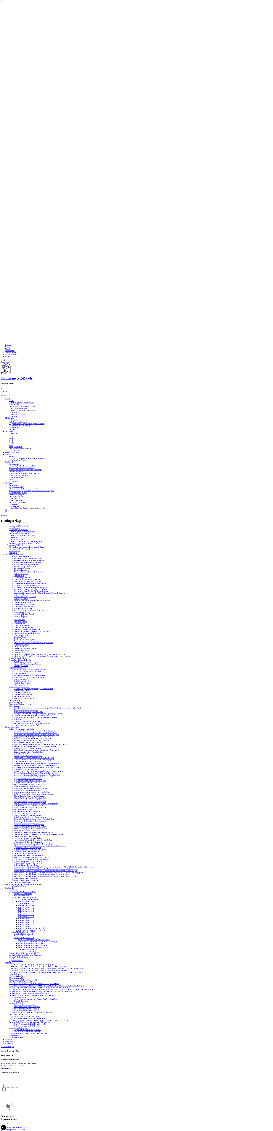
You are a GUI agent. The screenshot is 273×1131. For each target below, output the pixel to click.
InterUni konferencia (16, 472)
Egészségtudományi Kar (17, 658)
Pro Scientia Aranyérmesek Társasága (26, 1009)
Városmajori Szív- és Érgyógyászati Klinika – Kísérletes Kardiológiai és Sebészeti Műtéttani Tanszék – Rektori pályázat (54, 867)
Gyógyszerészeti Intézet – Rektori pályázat (28, 779)
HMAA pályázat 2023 (16, 487)
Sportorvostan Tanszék (21, 645)
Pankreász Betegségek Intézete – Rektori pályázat (30, 828)
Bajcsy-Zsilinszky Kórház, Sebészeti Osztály (29, 712)
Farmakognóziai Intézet (21, 691)
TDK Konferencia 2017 (26, 919)
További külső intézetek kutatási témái (26, 725)
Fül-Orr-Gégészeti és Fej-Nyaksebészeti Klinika (30, 583)
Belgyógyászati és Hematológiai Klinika (27, 562)
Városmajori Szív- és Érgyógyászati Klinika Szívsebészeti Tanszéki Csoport (39, 654)
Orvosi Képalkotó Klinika (22, 625)
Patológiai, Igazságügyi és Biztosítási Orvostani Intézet (32, 631)
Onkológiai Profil (19, 620)
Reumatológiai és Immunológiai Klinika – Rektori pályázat (33, 844)
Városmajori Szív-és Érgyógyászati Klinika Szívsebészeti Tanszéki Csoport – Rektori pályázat (45, 876)
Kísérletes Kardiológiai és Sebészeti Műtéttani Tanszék (32, 601)
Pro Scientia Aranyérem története (25, 1005)
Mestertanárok (10, 1039)
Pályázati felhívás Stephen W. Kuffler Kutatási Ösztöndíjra (29, 993)
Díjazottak (25, 903)
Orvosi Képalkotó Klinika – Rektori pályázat (29, 825)
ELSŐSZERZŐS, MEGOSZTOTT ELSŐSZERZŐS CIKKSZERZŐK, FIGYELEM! (39, 1020)
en (6, 391)
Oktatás (7, 454)
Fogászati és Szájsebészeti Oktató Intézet (27, 671)
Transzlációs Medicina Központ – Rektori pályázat (31, 859)
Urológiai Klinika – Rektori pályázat (26, 865)
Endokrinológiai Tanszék (22, 578)
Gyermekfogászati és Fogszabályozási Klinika (29, 675)
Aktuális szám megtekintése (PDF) (16, 1127)
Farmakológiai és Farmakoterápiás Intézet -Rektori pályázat (34, 758)
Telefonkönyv (10, 351)
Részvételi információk (21, 896)
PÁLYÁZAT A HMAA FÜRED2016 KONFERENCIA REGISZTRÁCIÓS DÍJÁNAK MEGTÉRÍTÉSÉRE (46, 986)
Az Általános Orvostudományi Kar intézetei (24, 880)
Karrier (7, 356)
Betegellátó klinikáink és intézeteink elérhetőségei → (14, 1065)
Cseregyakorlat (14, 506)
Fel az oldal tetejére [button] (7, 1047)
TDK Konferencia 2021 (26, 926)
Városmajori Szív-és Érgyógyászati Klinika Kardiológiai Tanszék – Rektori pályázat (42, 874)
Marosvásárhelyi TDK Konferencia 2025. (23, 489)
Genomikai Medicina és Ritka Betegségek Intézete (31, 587)
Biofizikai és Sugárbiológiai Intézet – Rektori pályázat (32, 740)
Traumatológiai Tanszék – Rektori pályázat (28, 863)
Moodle (7, 349)
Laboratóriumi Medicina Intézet (24, 606)
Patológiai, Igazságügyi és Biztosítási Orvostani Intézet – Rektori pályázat (38, 834)
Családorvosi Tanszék (21, 574)
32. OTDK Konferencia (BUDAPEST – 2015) (34, 940)
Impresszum (9, 1043)
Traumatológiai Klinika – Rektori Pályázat (28, 861)
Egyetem (8, 345)
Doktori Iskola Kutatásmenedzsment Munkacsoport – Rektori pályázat (37, 750)
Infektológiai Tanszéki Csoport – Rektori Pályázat (30, 788)
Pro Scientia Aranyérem (17, 495)
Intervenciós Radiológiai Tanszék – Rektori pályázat (31, 792)
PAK (11, 445)
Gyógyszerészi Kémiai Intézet (24, 698)
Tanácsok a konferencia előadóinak (25, 897)
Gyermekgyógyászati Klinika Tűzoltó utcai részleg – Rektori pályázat (37, 777)
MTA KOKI (18, 719)
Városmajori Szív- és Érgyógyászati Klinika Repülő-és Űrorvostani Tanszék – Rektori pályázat (46, 869)
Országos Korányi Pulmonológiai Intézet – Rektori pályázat (34, 819)
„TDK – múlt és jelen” (17, 539)
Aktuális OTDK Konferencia (23, 934)
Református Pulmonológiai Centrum (26, 710)
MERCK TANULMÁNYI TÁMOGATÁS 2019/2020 (28, 1033)
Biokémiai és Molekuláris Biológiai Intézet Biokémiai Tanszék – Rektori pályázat (41, 744)
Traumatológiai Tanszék (22, 650)
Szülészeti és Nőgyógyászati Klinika (26, 648)
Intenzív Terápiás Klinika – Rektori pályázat (28, 790)
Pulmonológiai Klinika (21, 635)
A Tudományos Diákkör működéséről (22, 410)
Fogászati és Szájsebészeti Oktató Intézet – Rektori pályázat (34, 760)
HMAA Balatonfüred (21, 1001)
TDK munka (9, 418)
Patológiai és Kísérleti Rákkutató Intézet (27, 629)
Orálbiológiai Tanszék (21, 679)
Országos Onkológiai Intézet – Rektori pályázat (30, 821)
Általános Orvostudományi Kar (19, 556)
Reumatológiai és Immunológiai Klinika (27, 641)
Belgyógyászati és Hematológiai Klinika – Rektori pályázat (33, 737)
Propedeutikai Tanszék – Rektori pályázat (28, 838)
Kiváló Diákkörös (15, 498)
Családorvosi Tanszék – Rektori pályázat (27, 748)
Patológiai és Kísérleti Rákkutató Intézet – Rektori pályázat (33, 832)
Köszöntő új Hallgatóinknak (18, 530)
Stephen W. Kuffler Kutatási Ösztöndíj (27, 1032)
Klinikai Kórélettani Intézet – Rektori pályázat (29, 796)
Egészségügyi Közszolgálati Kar (20, 660)
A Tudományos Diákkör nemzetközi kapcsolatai (25, 541)
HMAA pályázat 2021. (17, 976)
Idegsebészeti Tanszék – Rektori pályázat (27, 786)
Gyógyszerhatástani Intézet (23, 694)
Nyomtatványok (14, 427)
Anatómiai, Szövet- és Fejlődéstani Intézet (28, 558)
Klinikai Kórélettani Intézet (23, 602)
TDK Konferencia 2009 (26, 901)
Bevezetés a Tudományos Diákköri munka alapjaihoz (27, 458)
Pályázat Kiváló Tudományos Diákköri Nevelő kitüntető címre (30, 1022)
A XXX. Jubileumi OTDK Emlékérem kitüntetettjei (39, 942)
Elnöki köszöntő (14, 404)
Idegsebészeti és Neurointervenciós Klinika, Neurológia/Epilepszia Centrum (39, 593)
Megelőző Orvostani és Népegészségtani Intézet (30, 610)
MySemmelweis (10, 354)
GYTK (11, 443)
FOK (11, 441)
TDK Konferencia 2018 (26, 920)
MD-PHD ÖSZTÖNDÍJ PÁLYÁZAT (22, 982)
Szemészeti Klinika (20, 647)
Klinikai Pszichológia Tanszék (24, 604)
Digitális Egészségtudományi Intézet (26, 662)
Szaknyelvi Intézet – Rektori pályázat (26, 851)
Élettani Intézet (19, 576)
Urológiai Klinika (19, 652)
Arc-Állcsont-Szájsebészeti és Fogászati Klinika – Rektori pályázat (36, 735)
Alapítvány (13, 416)
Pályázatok (8, 483)
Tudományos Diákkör (17, 378)
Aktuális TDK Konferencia (23, 894)
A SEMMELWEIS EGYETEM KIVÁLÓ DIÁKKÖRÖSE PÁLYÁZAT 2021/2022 (38, 966)
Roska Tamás (31, 951)
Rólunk (7, 399)
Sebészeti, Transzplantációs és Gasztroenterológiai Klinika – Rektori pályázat (39, 846)
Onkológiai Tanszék (20, 622)
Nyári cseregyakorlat (16, 1037)
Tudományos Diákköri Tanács (19, 533)
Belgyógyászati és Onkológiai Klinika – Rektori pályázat (33, 738)
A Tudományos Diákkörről (18, 422)
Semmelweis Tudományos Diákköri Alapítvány (25, 543)
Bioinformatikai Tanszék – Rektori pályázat (28, 742)
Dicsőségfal (13, 429)
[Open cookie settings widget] (3, 1127)
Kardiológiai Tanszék (21, 599)
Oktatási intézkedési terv (17, 460)
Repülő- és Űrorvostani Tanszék (24, 639)
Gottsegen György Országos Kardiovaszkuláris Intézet (32, 715)
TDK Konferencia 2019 (26, 922)
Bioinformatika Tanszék (22, 568)
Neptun (7, 347)
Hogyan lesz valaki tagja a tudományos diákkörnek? (26, 424)
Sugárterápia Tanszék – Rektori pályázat (27, 848)
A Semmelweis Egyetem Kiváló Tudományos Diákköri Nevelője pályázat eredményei (38, 970)
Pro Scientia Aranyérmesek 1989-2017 (27, 1010)
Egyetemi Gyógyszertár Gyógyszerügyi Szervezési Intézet (33, 689)
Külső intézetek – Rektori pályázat (25, 878)
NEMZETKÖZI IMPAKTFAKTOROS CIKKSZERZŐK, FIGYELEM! (34, 984)
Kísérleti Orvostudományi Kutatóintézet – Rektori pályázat (33, 794)
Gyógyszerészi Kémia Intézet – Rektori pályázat (30, 781)
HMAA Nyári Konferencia (18, 475)
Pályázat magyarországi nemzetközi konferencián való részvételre (31, 1012)
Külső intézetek (14, 450)
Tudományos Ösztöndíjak (18, 502)
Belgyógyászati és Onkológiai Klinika (26, 564)
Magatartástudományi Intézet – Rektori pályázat (30, 802)
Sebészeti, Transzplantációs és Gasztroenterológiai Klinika (33, 643)
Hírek (7, 510)
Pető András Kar (15, 700)
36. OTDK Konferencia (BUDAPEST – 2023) (34, 947)
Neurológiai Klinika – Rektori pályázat (27, 811)
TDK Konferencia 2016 (26, 917)
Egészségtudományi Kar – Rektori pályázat (28, 752)
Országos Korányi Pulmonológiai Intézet (27, 721)
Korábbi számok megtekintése (15, 1129)
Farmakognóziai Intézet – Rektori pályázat (28, 756)
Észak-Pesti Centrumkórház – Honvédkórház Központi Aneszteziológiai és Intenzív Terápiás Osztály (48, 708)
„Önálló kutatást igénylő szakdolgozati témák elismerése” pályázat (31, 965)
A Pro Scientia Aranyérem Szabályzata (27, 1007)
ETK (11, 439)
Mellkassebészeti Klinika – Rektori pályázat (28, 806)
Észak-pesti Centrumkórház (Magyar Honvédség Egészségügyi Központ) (38, 714)
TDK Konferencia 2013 (26, 911)
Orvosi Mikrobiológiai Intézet (24, 627)
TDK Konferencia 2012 (26, 909)
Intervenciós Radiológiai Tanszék (25, 597)
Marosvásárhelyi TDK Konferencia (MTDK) (24, 473)
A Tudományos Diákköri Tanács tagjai (22, 535)
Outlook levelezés (11, 353)
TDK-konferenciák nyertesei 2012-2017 (31, 930)
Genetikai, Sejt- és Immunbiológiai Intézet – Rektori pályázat (34, 765)
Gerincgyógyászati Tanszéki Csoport (26, 769)
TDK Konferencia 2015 (26, 915)
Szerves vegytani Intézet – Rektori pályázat (28, 855)
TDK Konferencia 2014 (26, 913)
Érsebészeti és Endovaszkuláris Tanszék (27, 579)
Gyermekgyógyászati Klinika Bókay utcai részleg (30, 589)
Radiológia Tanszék (20, 637)
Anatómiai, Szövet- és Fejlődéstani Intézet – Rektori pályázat (34, 731)
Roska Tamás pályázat (29, 949)
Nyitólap (4, 515)
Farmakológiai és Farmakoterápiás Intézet (28, 581)
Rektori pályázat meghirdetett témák (21, 729)
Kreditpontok (13, 481)
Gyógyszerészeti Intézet (22, 692)
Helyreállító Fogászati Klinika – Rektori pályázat (30, 784)
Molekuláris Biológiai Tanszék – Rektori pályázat (30, 807)
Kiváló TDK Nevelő (16, 500)
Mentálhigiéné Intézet (21, 666)
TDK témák (9, 431)
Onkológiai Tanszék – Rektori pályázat (27, 813)
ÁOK (11, 435)
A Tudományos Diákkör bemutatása (21, 403)
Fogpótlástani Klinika (21, 673)
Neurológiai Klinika (20, 616)
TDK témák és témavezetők (14, 555)
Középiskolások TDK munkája (19, 426)
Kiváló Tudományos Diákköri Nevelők (27, 1026)
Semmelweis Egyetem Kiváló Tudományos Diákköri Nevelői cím (31, 995)
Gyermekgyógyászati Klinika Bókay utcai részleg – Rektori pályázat (37, 775)
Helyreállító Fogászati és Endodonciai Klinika (29, 677)
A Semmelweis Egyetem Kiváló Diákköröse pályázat (31, 1018)
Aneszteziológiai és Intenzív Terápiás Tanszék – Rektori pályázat (35, 733)
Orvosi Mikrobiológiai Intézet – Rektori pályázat (30, 827)
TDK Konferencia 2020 (26, 924)
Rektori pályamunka (12, 452)
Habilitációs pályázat (16, 974)
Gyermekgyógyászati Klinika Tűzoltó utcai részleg (31, 591)
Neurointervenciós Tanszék (23, 809)
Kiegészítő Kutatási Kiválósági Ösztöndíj (27, 1030)
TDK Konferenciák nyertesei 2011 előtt (31, 928)
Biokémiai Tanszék (20, 570)
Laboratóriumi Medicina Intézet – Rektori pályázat (31, 800)
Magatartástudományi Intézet (23, 608)
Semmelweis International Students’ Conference (25, 470)
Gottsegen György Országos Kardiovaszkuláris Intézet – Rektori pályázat (38, 771)
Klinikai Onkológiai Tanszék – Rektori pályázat (30, 798)
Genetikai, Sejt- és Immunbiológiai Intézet (28, 585)
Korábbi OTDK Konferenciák (24, 938)
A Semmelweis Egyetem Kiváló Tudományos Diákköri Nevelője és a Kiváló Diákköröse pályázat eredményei (46, 968)
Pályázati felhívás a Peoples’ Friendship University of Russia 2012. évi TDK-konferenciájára (40, 991)
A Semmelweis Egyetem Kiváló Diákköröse (24, 1016)
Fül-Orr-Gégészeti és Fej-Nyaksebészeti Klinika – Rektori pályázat (36, 763)
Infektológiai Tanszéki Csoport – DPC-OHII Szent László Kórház (36, 717)
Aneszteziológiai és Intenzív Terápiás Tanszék (29, 560)
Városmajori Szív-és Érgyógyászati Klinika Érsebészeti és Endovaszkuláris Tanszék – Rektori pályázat (48, 873)
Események (13, 412)
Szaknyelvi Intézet (15, 447)
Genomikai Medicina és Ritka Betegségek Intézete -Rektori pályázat (37, 767)
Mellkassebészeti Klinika (22, 612)
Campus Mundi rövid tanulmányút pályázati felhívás (27, 508)
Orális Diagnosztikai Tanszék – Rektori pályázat (30, 817)
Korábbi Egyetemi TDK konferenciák (26, 899)
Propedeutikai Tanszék (21, 685)
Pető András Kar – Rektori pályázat (26, 836)
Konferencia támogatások (18, 493)
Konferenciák (9, 462)
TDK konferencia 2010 (26, 905)
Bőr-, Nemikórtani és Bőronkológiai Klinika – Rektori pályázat (35, 746)
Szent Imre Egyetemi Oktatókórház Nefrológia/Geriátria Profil (34, 723)
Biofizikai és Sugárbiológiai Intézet (25, 566)
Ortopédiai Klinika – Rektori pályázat (26, 823)
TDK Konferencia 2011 (26, 907)
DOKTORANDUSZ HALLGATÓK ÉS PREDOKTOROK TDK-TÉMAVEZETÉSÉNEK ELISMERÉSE (46, 972)
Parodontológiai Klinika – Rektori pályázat (28, 830)
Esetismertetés (14, 504)
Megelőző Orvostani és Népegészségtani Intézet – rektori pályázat (36, 804)
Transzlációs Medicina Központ (20, 449)
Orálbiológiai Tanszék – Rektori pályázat (27, 815)
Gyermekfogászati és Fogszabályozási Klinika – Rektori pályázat (35, 773)
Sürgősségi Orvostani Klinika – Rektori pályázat (30, 850)
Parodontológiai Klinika (22, 683)
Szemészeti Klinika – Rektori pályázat (26, 853)
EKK (11, 437)
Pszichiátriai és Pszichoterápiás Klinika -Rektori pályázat (33, 840)
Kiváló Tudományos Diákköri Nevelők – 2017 (29, 1024)
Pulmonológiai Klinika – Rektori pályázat (28, 842)
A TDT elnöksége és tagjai (18, 408)
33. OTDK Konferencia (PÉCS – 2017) (31, 943)
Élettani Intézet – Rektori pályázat (25, 754)
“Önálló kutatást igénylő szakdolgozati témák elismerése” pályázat (31, 491)
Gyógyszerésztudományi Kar (19, 687)
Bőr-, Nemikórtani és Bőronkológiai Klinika (28, 572)
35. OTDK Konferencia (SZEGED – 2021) (32, 945)
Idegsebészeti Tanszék (21, 595)
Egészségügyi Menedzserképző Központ (27, 664)
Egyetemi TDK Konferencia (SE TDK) (22, 466)
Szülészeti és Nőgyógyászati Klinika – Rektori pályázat (32, 857)
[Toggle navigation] (2, 388)
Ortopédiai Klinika (20, 624)
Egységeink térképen (6, 1068)
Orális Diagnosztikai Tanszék (23, 681)
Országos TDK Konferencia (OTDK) (22, 468)
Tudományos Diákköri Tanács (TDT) (22, 406)
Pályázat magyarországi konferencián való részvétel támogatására (35, 999)
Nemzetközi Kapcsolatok (17, 414)
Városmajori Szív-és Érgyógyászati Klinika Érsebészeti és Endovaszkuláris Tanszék (42, 656)
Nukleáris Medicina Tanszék (23, 618)
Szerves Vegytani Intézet (22, 696)
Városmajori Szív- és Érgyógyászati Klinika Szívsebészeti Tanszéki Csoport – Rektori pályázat (45, 871)
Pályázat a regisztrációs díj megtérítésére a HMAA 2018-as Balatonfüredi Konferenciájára (39, 987)
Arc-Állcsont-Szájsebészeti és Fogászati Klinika (30, 669)
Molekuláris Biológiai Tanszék (24, 614)
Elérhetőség (9, 512)
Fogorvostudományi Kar (17, 668)
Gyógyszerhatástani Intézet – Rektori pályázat (29, 783)
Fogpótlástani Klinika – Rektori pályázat (27, 761)
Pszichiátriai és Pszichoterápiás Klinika (27, 633)
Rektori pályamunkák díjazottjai (20, 882)
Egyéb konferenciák (16, 477)
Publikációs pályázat (16, 496)
